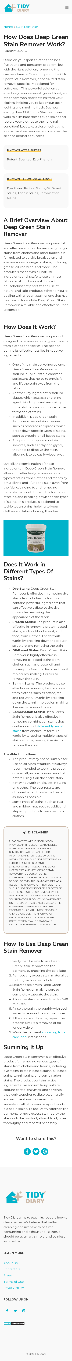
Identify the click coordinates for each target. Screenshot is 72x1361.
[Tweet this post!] (36, 1154)
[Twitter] (15, 1311)
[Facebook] (6, 1311)
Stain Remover (27, 26)
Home (8, 26)
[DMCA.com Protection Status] (14, 1324)
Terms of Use (13, 1281)
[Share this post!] (27, 1154)
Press (7, 1275)
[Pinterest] (23, 1311)
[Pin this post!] (44, 1154)
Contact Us (11, 1269)
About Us (10, 1263)
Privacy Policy (13, 1287)
